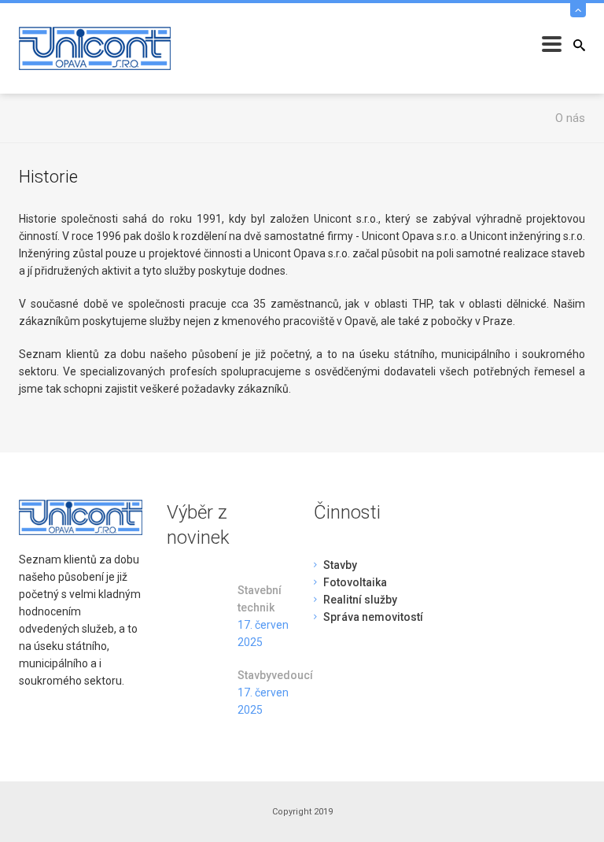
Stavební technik (260, 599)
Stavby (340, 565)
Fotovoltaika (355, 582)
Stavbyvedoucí (264, 675)
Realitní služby (360, 599)
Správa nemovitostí (373, 617)
